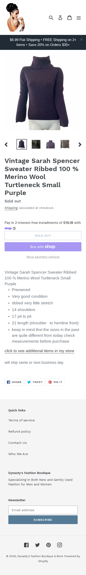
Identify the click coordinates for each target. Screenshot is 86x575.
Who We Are (18, 454)
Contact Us (17, 443)
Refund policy (19, 431)
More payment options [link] (43, 256)
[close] (81, 39)
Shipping (11, 208)
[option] (22, 144)
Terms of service (21, 420)
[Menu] (78, 17)
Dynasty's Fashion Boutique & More (40, 556)
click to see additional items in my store (39, 351)
